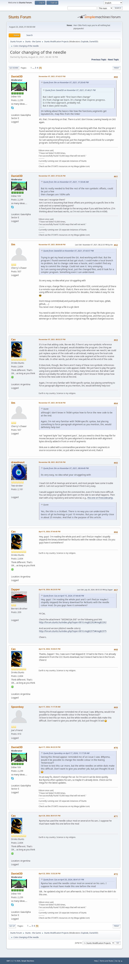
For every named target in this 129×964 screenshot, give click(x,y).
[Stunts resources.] (12, 111)
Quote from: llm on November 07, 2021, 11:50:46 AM (66, 182)
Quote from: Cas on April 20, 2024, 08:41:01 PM (63, 879)
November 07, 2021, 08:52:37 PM (52, 339)
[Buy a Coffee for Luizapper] (12, 616)
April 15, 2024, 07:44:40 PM (49, 531)
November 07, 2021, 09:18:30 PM (52, 403)
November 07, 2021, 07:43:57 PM (52, 76)
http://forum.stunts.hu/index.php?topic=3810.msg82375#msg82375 (73, 631)
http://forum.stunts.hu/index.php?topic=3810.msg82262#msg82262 (73, 622)
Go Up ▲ (119, 961)
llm (13, 244)
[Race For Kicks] (12, 380)
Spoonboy (17, 707)
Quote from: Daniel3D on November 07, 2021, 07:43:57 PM (68, 250)
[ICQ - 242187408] (12, 377)
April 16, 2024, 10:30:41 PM (49, 649)
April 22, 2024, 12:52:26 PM (49, 873)
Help (96, 961)
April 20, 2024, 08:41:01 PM (49, 815)
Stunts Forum (19, 17)
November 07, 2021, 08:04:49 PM (52, 244)
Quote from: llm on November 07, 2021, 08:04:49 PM (66, 468)
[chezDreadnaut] (12, 493)
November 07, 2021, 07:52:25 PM (52, 176)
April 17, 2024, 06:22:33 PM (49, 747)
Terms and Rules (106, 961)
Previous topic (98, 59)
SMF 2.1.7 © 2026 (13, 961)
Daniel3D (93, 41)
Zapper (15, 589)
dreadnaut (18, 462)
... (33, 67)
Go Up (12, 926)
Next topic (113, 59)
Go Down (13, 68)
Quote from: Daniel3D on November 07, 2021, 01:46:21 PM (70, 90)
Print (116, 68)
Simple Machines (27, 961)
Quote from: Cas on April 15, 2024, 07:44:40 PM (63, 595)
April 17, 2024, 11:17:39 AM (49, 707)
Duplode (84, 41)
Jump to (78, 942)
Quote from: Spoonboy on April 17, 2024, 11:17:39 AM (66, 753)
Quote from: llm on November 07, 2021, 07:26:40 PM (66, 82)
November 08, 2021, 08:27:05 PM (52, 462)
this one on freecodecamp (100, 497)
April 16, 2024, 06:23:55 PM (49, 589)
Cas (13, 339)
